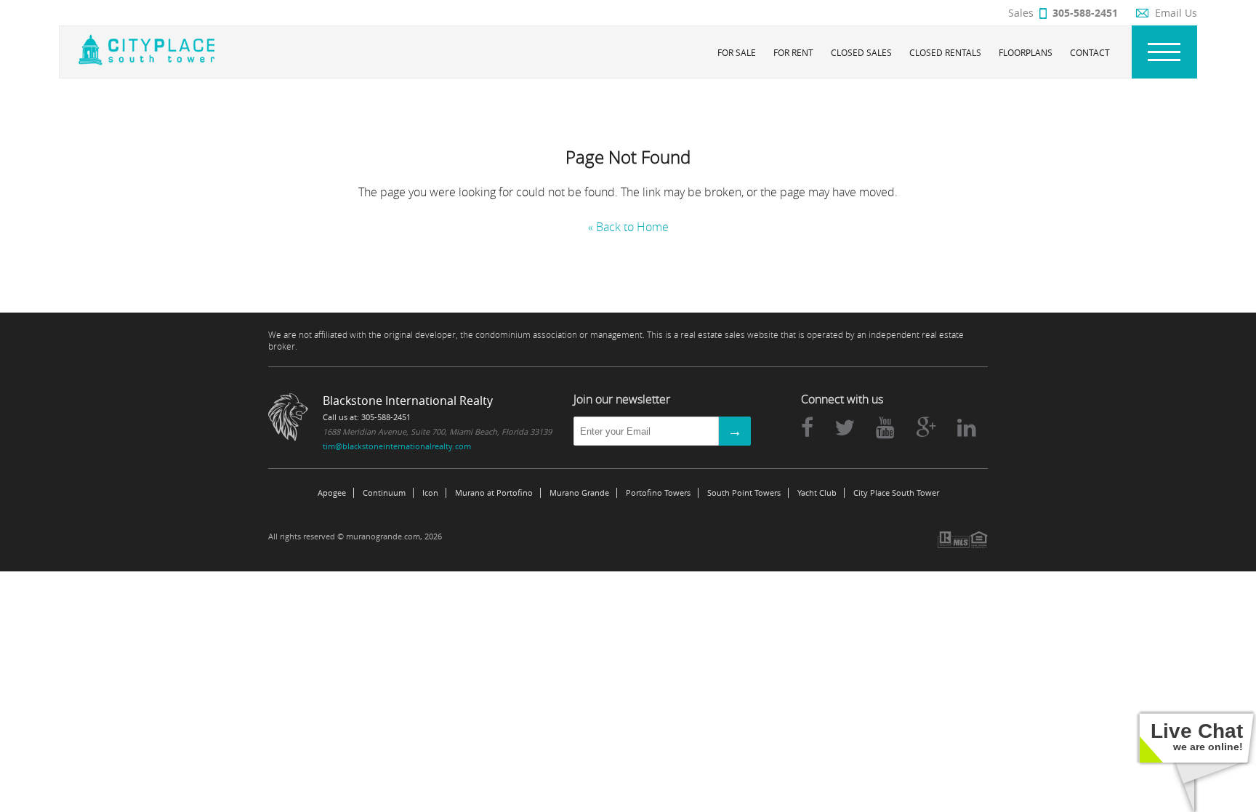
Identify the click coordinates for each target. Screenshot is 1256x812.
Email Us (1176, 13)
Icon (430, 493)
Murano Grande (579, 493)
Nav (1164, 52)
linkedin (966, 427)
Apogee (332, 493)
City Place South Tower (896, 493)
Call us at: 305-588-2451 (367, 416)
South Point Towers (744, 493)
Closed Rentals (945, 52)
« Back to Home (628, 227)
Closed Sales (861, 52)
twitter (844, 427)
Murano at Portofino (494, 493)
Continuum (384, 493)
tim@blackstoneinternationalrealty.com (397, 446)
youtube (885, 427)
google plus (926, 427)
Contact (1090, 52)
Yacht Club (817, 493)
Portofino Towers (658, 493)
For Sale (736, 52)
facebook (807, 427)
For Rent (793, 52)
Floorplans (1025, 52)
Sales (1063, 13)
